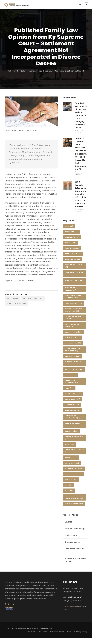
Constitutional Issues (72, 325)
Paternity (71, 457)
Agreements (35, 71)
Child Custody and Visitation (73, 297)
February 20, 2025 (78, 175)
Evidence (70, 375)
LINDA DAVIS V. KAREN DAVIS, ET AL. (21, 130)
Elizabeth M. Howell (74, 71)
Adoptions (71, 232)
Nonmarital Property (74, 451)
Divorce (68, 522)
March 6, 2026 (79, 132)
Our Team (42, 631)
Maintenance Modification (72, 417)
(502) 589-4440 (74, 597)
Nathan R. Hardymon (74, 438)
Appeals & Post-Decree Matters (75, 560)
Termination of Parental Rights (74, 497)
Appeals (70, 243)
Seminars (71, 479)
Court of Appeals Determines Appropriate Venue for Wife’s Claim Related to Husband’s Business (80, 194)
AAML (69, 226)
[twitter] (13, 604)
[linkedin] (9, 604)
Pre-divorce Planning (75, 528)
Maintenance (72, 410)
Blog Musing (72, 259)
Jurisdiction (72, 399)
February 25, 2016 (16, 71)
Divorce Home (73, 343)
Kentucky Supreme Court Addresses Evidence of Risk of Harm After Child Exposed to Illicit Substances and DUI (81, 153)
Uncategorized (74, 504)
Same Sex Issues (73, 474)
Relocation (72, 463)
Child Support (73, 303)
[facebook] (5, 604)
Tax (68, 485)
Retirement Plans (74, 469)
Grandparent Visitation (71, 382)
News (69, 444)
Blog (69, 631)
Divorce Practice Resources (72, 350)
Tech (69, 491)
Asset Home (72, 248)
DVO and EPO (72, 356)
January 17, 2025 (79, 210)
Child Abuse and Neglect (72, 289)
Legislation (72, 405)
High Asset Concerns (74, 549)
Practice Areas (57, 631)
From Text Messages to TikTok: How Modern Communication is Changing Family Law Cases (81, 115)
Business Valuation (73, 266)
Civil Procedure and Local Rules (73, 310)
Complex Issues (72, 542)
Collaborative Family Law (74, 318)
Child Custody (72, 535)
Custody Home (73, 332)
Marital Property (72, 424)
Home (69, 388)
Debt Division (72, 338)
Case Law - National (74, 281)
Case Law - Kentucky (53, 71)
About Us (30, 631)
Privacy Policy (80, 631)
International (73, 394)
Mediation (71, 431)
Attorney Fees (73, 254)
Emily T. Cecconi (74, 369)
